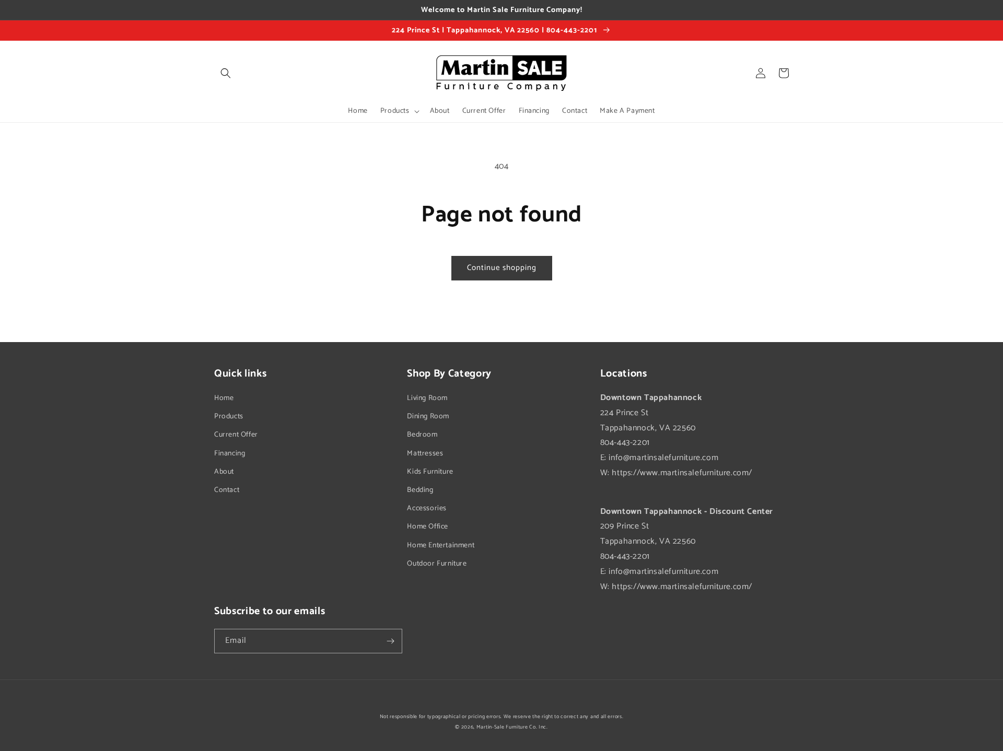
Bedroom (422, 435)
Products (228, 416)
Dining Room (428, 416)
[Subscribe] (390, 641)
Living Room (427, 398)
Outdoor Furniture (436, 564)
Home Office (427, 527)
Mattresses (425, 454)
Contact (226, 490)
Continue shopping (502, 267)
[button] (225, 73)
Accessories (427, 508)
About (224, 472)
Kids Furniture (430, 472)
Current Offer (236, 435)
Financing (229, 454)
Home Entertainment (440, 545)
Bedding (420, 490)
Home (224, 398)
